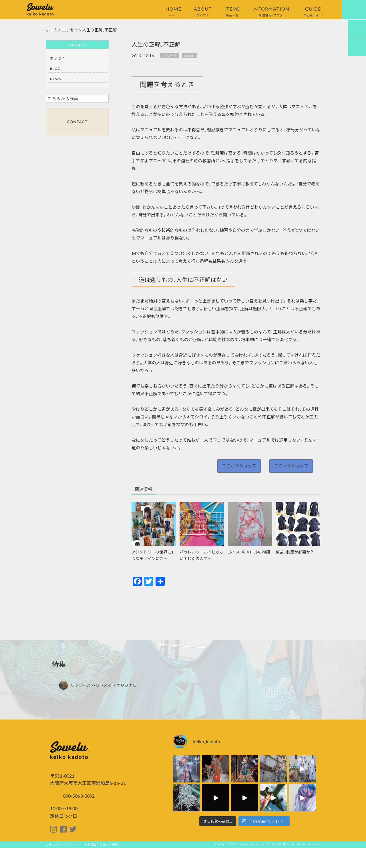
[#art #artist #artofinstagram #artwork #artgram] (302, 797)
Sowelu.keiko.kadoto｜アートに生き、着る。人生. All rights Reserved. (280, 844)
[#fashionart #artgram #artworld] (186, 797)
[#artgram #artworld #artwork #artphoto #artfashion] (273, 768)
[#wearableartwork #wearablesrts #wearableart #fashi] (186, 768)
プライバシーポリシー (61, 844)
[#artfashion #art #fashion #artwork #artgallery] (244, 797)
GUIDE (312, 11)
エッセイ (169, 55)
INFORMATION (270, 11)
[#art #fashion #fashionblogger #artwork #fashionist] (215, 797)
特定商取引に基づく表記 (101, 844)
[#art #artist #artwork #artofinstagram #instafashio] (273, 797)
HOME (173, 11)
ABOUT (203, 11)
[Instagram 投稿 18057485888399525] (302, 768)
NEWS (55, 78)
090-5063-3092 (78, 795)
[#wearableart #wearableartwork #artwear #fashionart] (215, 768)
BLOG (189, 55)
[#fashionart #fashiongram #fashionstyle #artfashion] (244, 768)
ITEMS (232, 11)
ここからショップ (239, 465)
